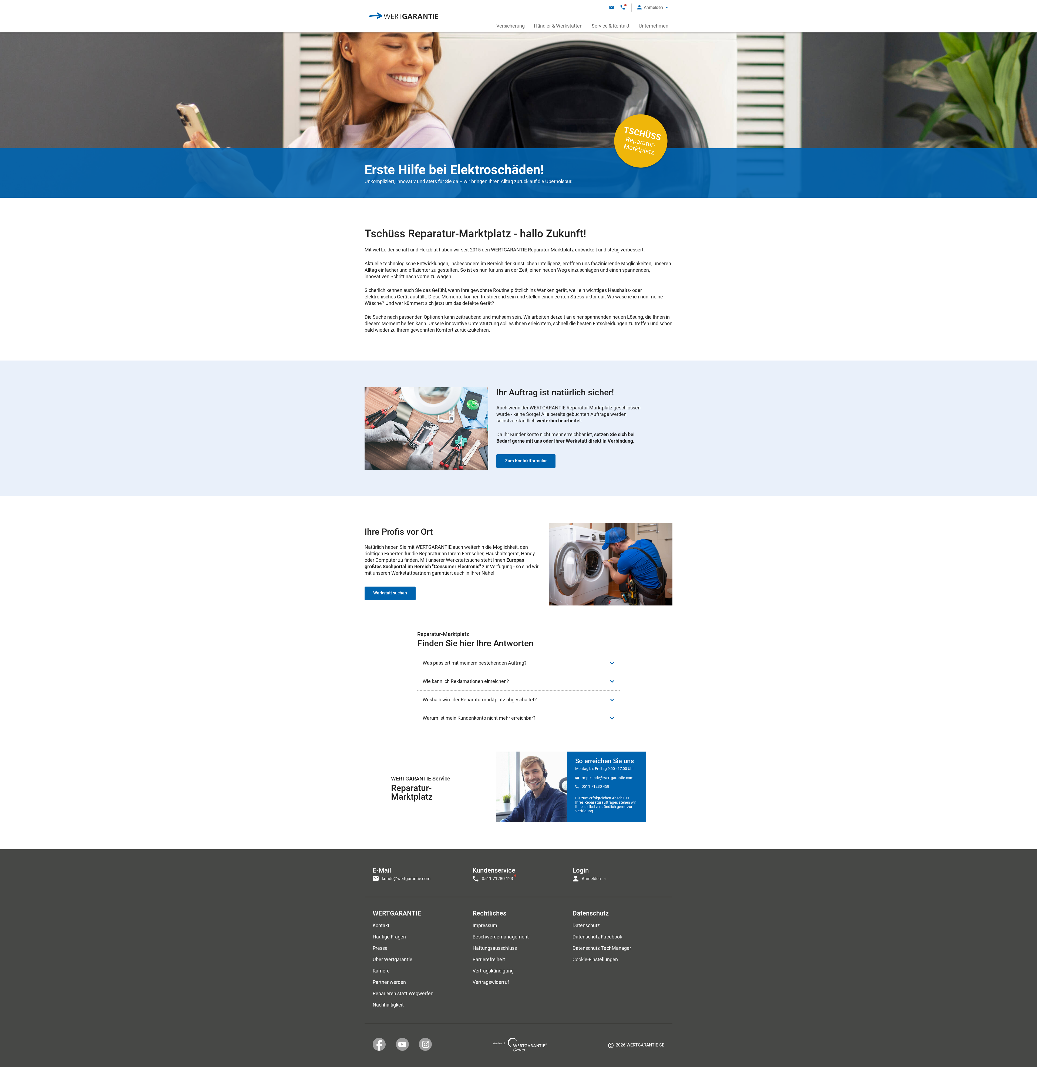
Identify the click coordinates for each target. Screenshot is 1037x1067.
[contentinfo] (636, 1047)
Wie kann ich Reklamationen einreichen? (466, 681)
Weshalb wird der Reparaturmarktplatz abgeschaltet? (480, 699)
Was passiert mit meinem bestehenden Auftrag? (475, 663)
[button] (652, 7)
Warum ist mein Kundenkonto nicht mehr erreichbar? (479, 718)
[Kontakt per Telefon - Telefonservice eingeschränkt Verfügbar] (622, 7)
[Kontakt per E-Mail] (611, 7)
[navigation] (518, 873)
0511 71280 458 (595, 786)
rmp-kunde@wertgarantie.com (607, 778)
